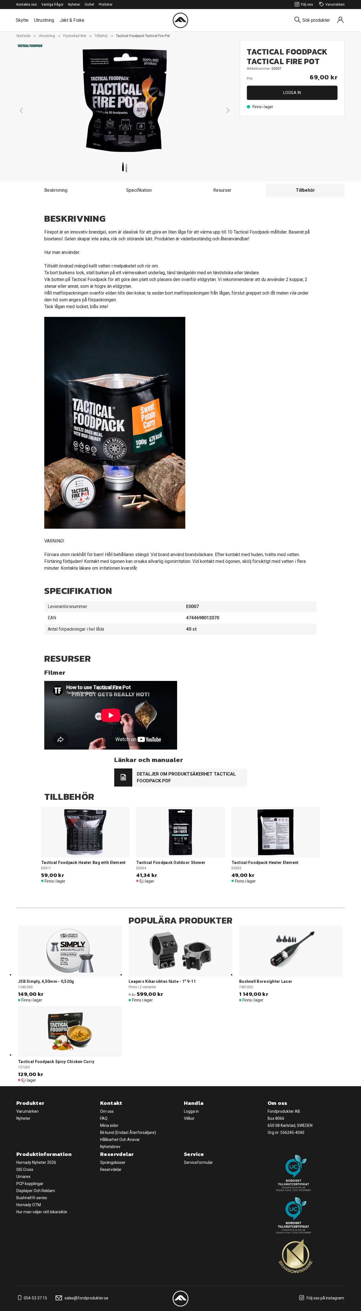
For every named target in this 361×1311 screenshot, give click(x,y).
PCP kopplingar (29, 1183)
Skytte (22, 20)
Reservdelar (111, 1169)
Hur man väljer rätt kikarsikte (41, 1212)
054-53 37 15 (35, 1298)
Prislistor (106, 4)
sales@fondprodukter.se (86, 1298)
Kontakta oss (26, 4)
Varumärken (335, 4)
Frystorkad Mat (74, 36)
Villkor (189, 1118)
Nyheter (74, 4)
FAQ (103, 1118)
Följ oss (307, 4)
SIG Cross (24, 1169)
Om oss (107, 1111)
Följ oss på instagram (325, 1298)
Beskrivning (55, 190)
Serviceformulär (198, 1162)
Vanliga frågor (52, 4)
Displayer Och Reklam (35, 1190)
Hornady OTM (28, 1205)
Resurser (222, 190)
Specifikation (139, 190)
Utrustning (44, 20)
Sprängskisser (113, 1162)
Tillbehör (101, 36)
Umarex (23, 1176)
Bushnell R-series (31, 1197)
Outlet (89, 4)
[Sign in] (340, 20)
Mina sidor (109, 1125)
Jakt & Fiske (72, 20)
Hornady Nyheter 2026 (36, 1162)
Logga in (292, 92)
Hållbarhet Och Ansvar (120, 1139)
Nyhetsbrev (110, 1146)
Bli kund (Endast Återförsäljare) (128, 1132)
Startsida (23, 36)
